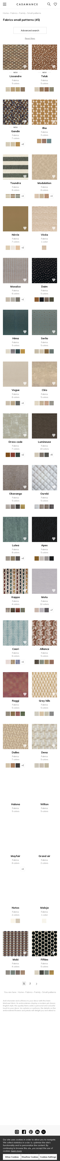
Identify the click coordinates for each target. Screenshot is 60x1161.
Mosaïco (15, 286)
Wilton (44, 804)
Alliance (44, 649)
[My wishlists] (55, 4)
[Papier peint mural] (43, 1132)
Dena (44, 752)
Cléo (44, 390)
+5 (51, 455)
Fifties (44, 959)
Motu (44, 597)
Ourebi (44, 493)
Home (6, 13)
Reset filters (30, 38)
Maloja (44, 907)
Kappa (16, 597)
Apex (44, 545)
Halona (15, 804)
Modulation (44, 183)
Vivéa (44, 234)
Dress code (15, 441)
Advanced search (30, 30)
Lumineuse (44, 441)
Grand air (44, 856)
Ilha (44, 128)
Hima (15, 338)
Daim (44, 286)
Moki (15, 959)
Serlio (44, 338)
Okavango (15, 493)
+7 (51, 610)
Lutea (15, 545)
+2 (23, 144)
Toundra (15, 183)
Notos (15, 907)
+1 (23, 196)
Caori (15, 649)
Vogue (16, 390)
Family (22, 13)
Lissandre (16, 76)
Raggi (15, 700)
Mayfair (15, 856)
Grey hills (44, 700)
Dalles (15, 752)
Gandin (15, 131)
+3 (23, 558)
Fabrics (13, 13)
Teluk (44, 76)
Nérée (15, 234)
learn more (16, 1151)
